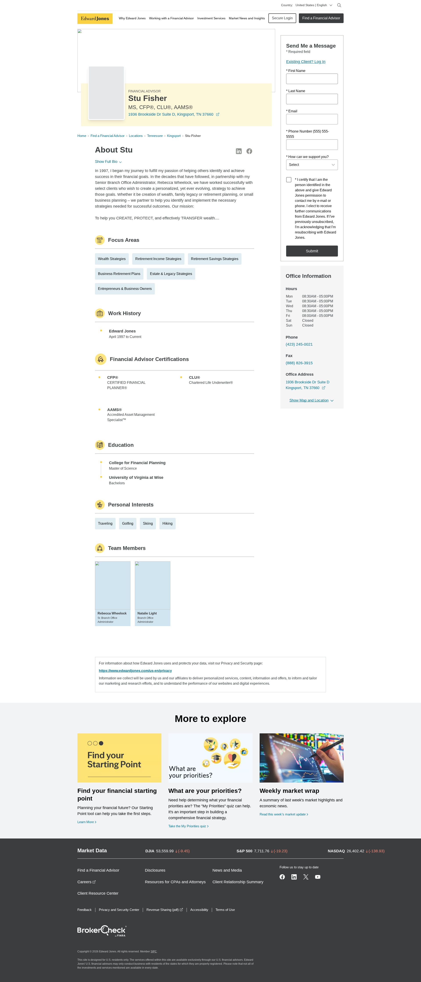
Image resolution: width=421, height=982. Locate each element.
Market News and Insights (247, 18)
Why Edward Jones (132, 18)
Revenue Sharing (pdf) (164, 910)
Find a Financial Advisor (321, 18)
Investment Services (211, 18)
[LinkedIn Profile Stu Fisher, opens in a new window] (239, 151)
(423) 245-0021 (299, 344)
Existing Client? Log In (305, 61)
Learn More (86, 822)
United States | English (311, 5)
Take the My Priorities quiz (188, 826)
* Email (291, 111)
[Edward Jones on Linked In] (294, 877)
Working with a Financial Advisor (171, 18)
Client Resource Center (97, 893)
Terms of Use (225, 910)
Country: (287, 5)
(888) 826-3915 (299, 363)
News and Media (227, 870)
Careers (86, 882)
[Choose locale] (331, 5)
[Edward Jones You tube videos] (317, 877)
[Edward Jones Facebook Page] (282, 877)
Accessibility (199, 910)
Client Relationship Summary (237, 882)
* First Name (295, 71)
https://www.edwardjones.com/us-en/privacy (135, 671)
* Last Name (295, 91)
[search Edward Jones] (339, 5)
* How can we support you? (307, 157)
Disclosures (155, 870)
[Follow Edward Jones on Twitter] (306, 877)
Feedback (84, 910)
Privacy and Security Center (119, 910)
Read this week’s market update (283, 814)
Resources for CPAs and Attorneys (175, 882)
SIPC (154, 951)
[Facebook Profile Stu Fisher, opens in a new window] (249, 151)
